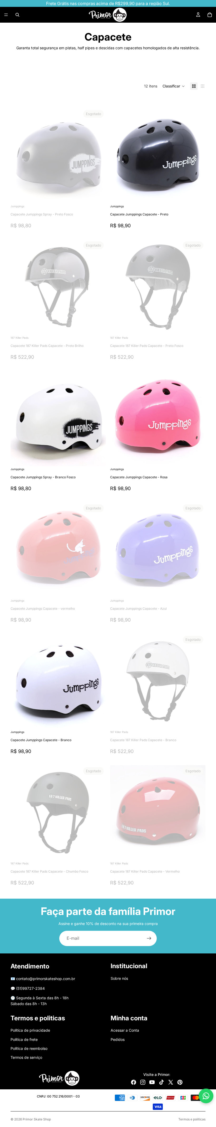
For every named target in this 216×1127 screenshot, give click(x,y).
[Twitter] (171, 1082)
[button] (174, 86)
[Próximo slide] (188, 69)
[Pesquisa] (17, 15)
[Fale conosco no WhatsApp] (206, 1096)
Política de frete (24, 1039)
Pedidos (118, 1039)
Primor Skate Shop (37, 1119)
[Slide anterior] (18, 287)
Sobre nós (119, 978)
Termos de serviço (26, 1057)
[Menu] (6, 15)
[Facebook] (133, 1082)
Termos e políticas (191, 1119)
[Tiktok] (161, 1082)
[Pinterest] (180, 1082)
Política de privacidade (30, 1030)
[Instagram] (143, 1082)
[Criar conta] (149, 938)
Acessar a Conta (125, 1030)
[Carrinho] (209, 15)
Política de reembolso (29, 1048)
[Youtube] (152, 1082)
